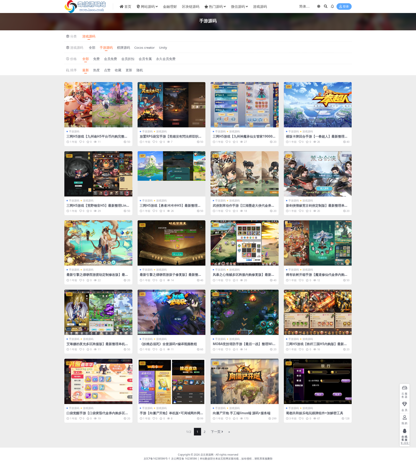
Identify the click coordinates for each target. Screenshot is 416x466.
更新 (129, 70)
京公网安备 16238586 (184, 458)
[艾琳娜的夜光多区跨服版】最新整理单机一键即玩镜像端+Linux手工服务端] (98, 312)
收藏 (118, 70)
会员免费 (110, 59)
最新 (85, 70)
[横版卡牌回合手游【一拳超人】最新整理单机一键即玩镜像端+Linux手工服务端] (318, 104)
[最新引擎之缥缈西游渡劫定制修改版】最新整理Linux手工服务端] (98, 243)
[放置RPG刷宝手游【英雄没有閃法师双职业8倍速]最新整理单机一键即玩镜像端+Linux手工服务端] (172, 104)
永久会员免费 (166, 59)
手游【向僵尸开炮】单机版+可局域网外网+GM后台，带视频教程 (171, 415)
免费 (96, 59)
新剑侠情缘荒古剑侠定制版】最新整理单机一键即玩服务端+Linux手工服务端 (317, 207)
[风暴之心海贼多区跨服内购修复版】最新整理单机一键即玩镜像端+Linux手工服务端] (245, 243)
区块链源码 (190, 6)
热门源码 (216, 6)
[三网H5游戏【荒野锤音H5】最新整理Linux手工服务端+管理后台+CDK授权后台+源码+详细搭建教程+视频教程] (98, 173)
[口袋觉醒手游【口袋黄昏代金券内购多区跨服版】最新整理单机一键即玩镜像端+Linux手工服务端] (98, 381)
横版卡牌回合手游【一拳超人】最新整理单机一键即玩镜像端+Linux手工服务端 (317, 138)
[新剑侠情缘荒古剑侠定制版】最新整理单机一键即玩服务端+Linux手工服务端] (318, 173)
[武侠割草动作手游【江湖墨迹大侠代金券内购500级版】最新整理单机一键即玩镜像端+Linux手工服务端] (245, 173)
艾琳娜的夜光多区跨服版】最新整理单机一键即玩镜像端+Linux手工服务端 (97, 346)
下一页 (216, 431)
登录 (346, 6)
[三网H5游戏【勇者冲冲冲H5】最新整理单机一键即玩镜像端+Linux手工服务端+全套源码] (172, 173)
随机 (139, 70)
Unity (163, 47)
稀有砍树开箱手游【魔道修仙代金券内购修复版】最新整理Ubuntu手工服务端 (317, 276)
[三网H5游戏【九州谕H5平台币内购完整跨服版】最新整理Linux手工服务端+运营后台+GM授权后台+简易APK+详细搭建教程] (98, 104)
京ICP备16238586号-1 (157, 458)
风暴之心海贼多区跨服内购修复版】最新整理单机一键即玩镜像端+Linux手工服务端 (244, 276)
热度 (96, 70)
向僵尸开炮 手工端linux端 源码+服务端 (241, 413)
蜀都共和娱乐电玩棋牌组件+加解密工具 (314, 413)
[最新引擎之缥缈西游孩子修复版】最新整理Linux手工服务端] (172, 243)
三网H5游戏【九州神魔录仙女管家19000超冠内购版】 (244, 138)
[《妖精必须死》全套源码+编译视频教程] (172, 312)
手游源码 (106, 47)
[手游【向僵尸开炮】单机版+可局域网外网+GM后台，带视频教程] (172, 381)
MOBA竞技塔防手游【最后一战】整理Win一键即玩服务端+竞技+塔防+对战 (244, 346)
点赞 (107, 70)
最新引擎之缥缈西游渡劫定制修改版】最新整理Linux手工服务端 (97, 276)
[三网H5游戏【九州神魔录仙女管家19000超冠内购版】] (245, 104)
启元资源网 (206, 454)
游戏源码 (260, 6)
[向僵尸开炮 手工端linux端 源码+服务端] (245, 381)
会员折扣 (127, 59)
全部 (92, 47)
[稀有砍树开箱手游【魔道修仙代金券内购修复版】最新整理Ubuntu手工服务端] (318, 243)
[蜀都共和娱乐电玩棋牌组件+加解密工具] (318, 381)
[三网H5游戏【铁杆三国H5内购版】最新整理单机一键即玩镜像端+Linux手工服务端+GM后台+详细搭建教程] (318, 312)
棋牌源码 (123, 47)
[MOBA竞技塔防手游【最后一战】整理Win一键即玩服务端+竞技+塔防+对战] (245, 312)
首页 (127, 6)
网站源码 (148, 6)
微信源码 (238, 6)
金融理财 (170, 6)
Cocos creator (144, 47)
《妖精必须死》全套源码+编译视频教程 (168, 344)
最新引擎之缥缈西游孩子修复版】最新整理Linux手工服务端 (171, 276)
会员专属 (145, 59)
